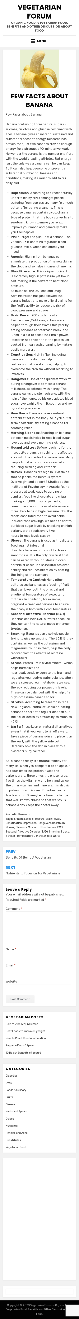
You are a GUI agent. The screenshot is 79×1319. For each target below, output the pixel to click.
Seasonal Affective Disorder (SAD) (27, 831)
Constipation (14, 823)
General (10, 1104)
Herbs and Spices (16, 1111)
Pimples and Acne (17, 1133)
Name (11, 949)
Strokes (11, 836)
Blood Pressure (35, 818)
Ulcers (48, 836)
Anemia (20, 818)
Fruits (9, 1097)
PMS (60, 827)
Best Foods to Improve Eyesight (25, 1031)
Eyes (9, 1083)
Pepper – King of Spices (20, 1045)
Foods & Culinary (16, 1090)
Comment (14, 909)
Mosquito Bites (37, 827)
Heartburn (58, 823)
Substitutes (13, 1140)
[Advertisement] (39, 1218)
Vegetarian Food (16, 1147)
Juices (10, 1118)
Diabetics (11, 1075)
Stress (65, 831)
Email (11, 965)
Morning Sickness (16, 827)
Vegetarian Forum (39, 11)
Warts (56, 836)
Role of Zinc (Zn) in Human (22, 1024)
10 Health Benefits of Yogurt (23, 1052)
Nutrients (12, 1126)
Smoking (54, 831)
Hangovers (44, 823)
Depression (30, 823)
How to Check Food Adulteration (26, 1038)
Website (11, 981)
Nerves (52, 827)
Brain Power (53, 818)
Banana (22, 814)
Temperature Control (30, 836)
